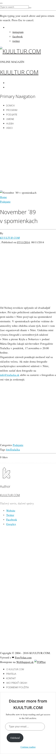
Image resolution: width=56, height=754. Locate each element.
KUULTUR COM (10, 238)
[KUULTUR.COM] (20, 51)
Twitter (10, 515)
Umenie (10, 119)
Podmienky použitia (17, 687)
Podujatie (11, 114)
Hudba (10, 123)
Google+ (11, 524)
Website (10, 510)
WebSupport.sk (25, 662)
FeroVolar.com (23, 657)
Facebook (11, 519)
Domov (10, 105)
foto (8, 449)
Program (11, 110)
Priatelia (11, 673)
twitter (16, 41)
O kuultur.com (15, 669)
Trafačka (15, 449)
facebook (17, 36)
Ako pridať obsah (16, 682)
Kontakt (11, 678)
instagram (17, 32)
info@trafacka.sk (9, 375)
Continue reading (28, 746)
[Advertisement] (28, 161)
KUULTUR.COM (19, 72)
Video (9, 127)
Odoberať (15, 737)
